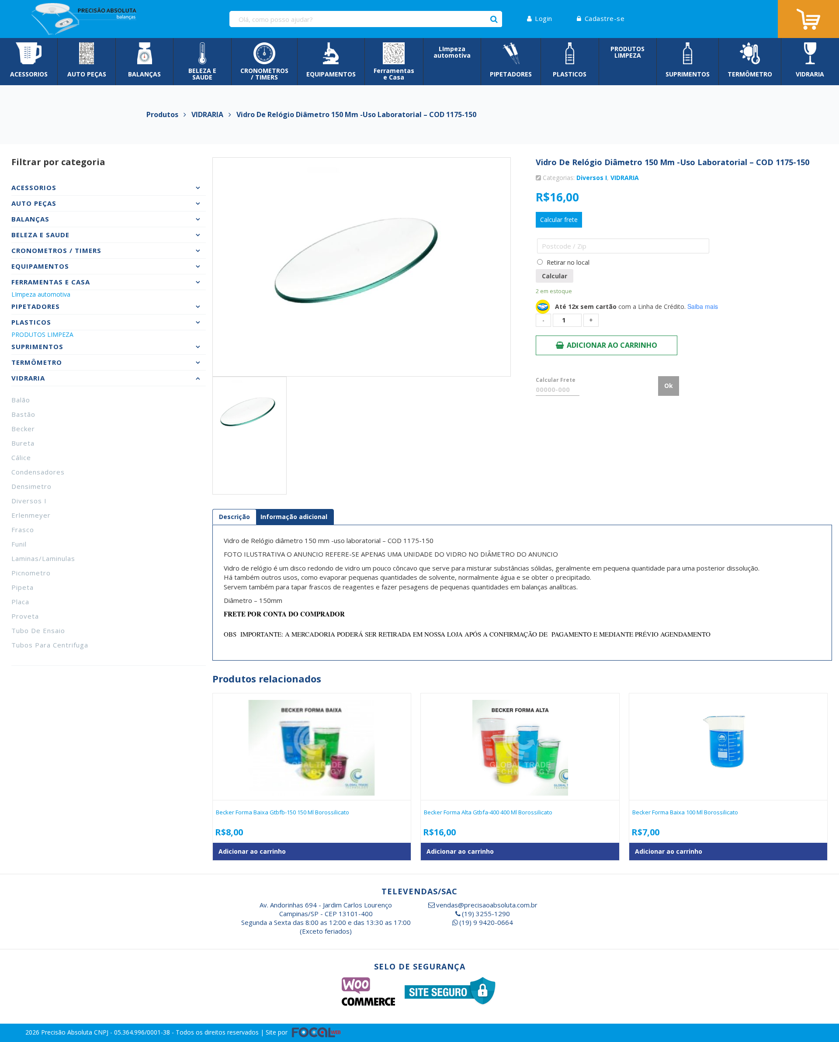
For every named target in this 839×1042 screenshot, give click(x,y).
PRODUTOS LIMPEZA (42, 334)
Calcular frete (559, 219)
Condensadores (38, 471)
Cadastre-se (604, 18)
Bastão (23, 414)
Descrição (234, 516)
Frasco (22, 529)
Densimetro (31, 486)
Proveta (25, 616)
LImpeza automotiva (40, 294)
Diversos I (29, 500)
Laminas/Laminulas (43, 558)
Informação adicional (293, 516)
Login (543, 18)
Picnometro (31, 572)
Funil (19, 544)
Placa (20, 601)
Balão (20, 399)
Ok (668, 385)
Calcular (554, 276)
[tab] (234, 517)
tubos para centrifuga (49, 644)
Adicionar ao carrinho (612, 345)
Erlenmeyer (31, 515)
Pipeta (22, 587)
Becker (23, 428)
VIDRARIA (624, 177)
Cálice (21, 457)
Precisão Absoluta (67, 1032)
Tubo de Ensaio (38, 630)
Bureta (23, 443)
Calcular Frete (556, 380)
